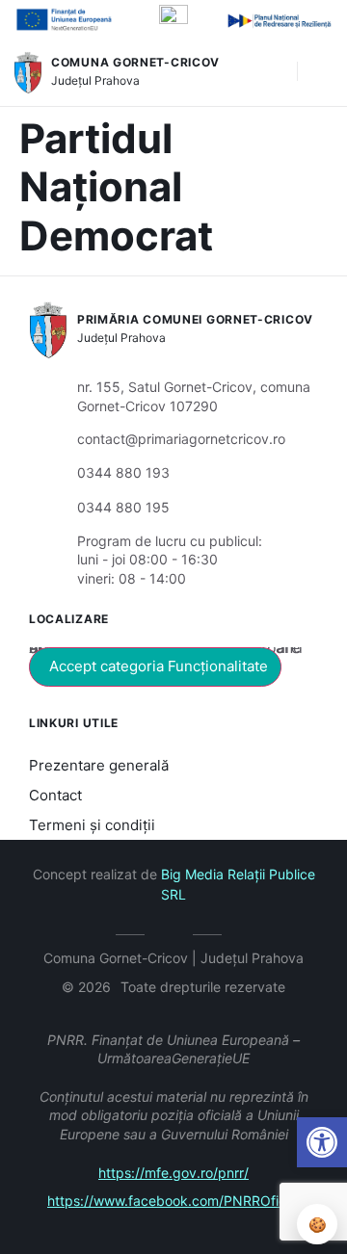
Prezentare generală (99, 765)
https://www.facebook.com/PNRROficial (173, 1200)
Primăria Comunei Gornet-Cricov (195, 319)
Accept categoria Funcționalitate (158, 666)
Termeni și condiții (92, 825)
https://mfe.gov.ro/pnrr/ (173, 1172)
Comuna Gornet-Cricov (135, 62)
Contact (55, 795)
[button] (272, 72)
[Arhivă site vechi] (174, 931)
